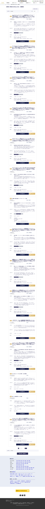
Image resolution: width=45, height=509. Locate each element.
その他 (33, 476)
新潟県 (17, 463)
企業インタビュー (14, 2)
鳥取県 (17, 467)
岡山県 (21, 467)
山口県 (25, 467)
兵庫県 (23, 466)
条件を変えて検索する (22, 453)
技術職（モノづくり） (12, 476)
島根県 (19, 467)
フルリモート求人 (22, 482)
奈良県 (25, 466)
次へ (25, 448)
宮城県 (25, 460)
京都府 (19, 466)
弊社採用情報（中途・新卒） (18, 502)
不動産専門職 (23, 476)
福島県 (29, 460)
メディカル (20, 476)
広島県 (23, 467)
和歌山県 (27, 466)
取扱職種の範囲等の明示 (21, 503)
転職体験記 (8, 2)
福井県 (23, 463)
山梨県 (25, 463)
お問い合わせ (30, 503)
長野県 (27, 463)
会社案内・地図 (12, 502)
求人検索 (2, 2)
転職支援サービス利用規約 (30, 502)
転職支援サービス (28, 2)
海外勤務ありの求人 (16, 482)
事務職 (31, 476)
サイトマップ (26, 503)
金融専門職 (17, 476)
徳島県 (27, 467)
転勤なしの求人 (12, 482)
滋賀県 (17, 466)
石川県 (21, 463)
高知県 (33, 467)
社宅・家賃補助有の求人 (18, 483)
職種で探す (14, 471)
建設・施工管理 (28, 476)
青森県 (19, 460)
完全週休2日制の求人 (12, 483)
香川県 (29, 467)
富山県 (19, 463)
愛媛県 (31, 467)
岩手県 (23, 460)
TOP (5, 4)
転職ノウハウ (35, 2)
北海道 (17, 460)
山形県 (27, 460)
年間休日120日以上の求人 (27, 482)
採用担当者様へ (42, 2)
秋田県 (21, 460)
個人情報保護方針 (15, 503)
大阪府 (21, 466)
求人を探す (8, 4)
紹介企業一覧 (21, 2)
